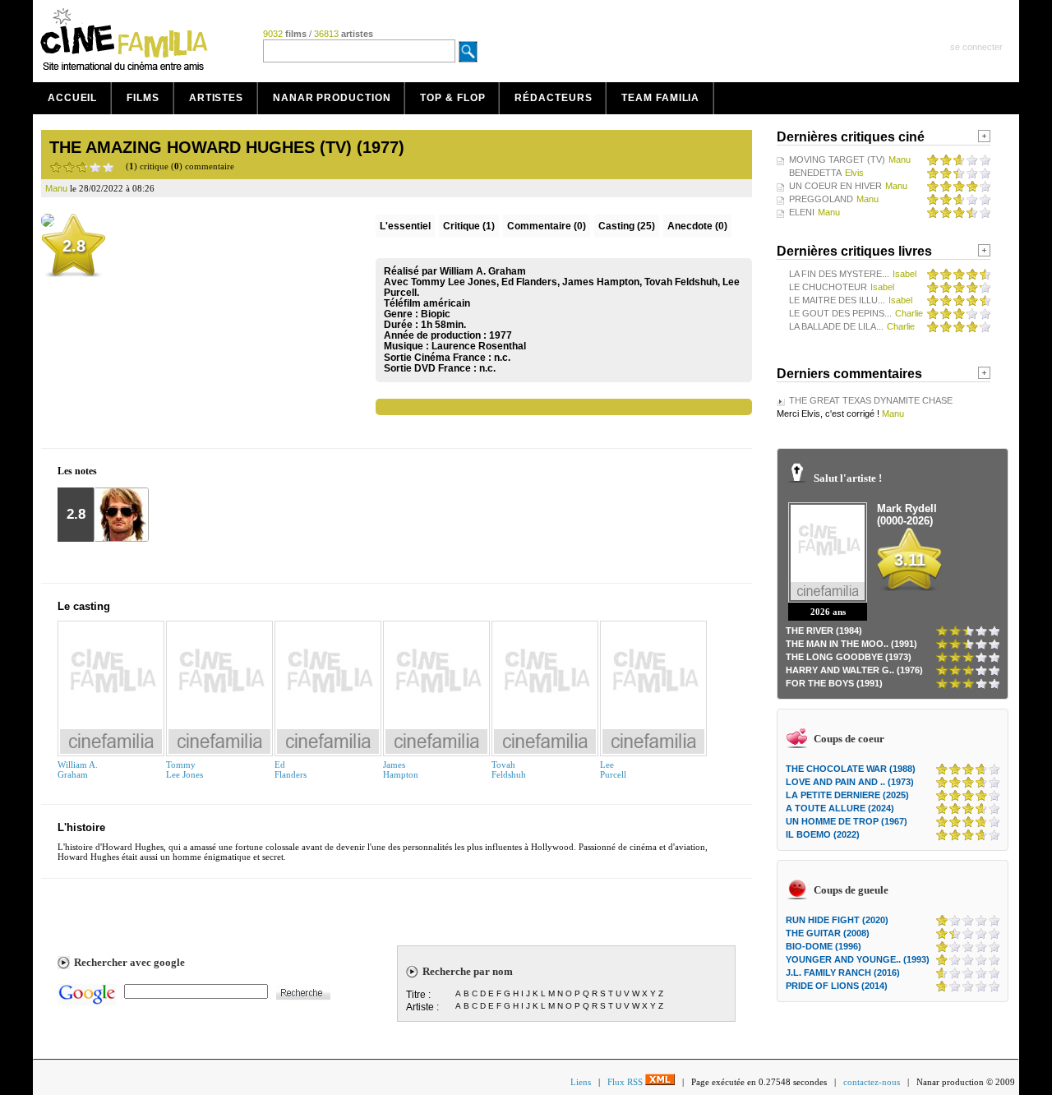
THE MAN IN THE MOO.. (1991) (851, 644)
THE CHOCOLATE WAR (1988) (851, 769)
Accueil (72, 98)
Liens (580, 1082)
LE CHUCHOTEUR (828, 287)
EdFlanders (291, 769)
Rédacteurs (553, 98)
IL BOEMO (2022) (823, 834)
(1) (469, 226)
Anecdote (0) (697, 226)
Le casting (84, 606)
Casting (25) (626, 226)
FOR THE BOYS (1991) (834, 683)
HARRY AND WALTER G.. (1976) (854, 670)
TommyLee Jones (184, 769)
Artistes (216, 98)
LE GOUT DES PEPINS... (840, 313)
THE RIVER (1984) (824, 630)
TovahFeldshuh (508, 769)
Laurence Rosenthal (478, 346)
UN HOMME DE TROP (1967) (846, 821)
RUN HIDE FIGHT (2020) (837, 920)
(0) (546, 226)
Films (143, 98)
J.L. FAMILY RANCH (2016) (843, 972)
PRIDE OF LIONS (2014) (837, 986)
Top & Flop (452, 98)
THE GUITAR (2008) (828, 933)
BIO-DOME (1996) (823, 946)
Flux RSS (626, 1082)
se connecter (976, 47)
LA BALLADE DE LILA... (836, 326)
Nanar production (331, 98)
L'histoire (81, 827)
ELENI (801, 212)
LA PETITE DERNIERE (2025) (847, 795)
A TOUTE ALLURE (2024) (840, 808)
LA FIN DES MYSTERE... (839, 274)
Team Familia (660, 98)
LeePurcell (613, 769)
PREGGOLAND (821, 199)
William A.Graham (78, 769)
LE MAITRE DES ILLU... (837, 300)
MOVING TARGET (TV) (837, 159)
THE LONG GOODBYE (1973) (848, 657)
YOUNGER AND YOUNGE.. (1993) (858, 959)
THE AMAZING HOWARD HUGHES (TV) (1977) (226, 147)
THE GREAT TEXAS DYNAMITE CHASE (871, 400)
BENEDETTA (815, 173)
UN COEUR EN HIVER (835, 186)
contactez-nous (871, 1082)
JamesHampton (400, 769)
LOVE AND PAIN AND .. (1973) (850, 782)
